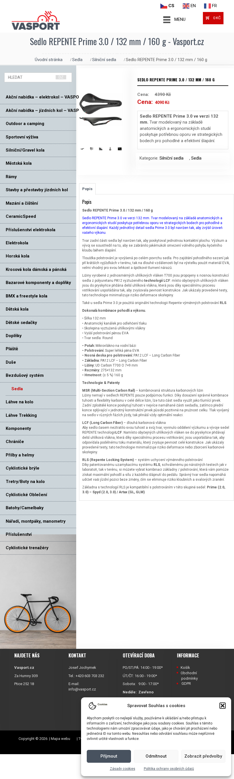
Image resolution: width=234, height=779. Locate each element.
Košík (185, 667)
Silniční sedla (104, 59)
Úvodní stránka (48, 59)
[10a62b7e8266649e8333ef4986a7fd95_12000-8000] (85, 149)
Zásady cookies (122, 769)
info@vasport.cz (82, 689)
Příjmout (108, 756)
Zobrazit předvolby (203, 756)
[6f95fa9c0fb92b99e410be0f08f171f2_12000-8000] (122, 149)
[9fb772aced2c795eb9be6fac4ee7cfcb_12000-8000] (113, 149)
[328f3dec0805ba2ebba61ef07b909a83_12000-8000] (94, 149)
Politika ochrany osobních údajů (169, 769)
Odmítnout (156, 756)
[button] (222, 705)
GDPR (186, 683)
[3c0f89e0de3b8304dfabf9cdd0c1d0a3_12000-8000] (103, 149)
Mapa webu (60, 738)
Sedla (77, 59)
